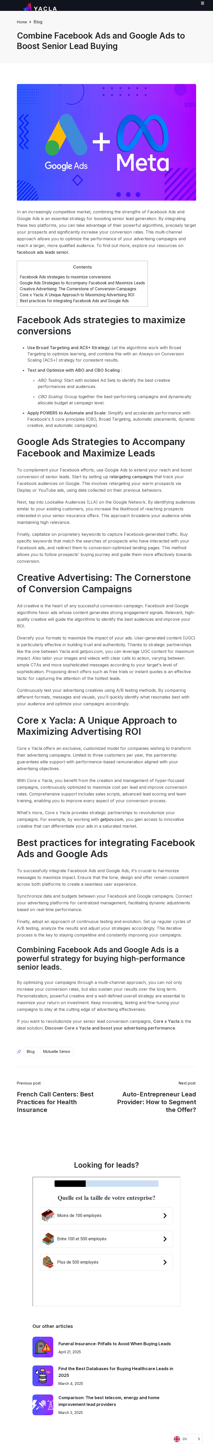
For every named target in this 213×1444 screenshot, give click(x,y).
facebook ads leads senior (43, 252)
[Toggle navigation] (203, 3)
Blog (38, 21)
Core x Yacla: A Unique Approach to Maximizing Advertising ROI (77, 294)
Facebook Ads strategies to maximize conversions (65, 276)
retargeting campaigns (131, 476)
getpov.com (111, 819)
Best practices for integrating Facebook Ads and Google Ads (74, 300)
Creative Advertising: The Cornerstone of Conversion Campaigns (78, 288)
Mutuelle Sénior (56, 1051)
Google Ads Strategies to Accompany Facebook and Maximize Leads (82, 282)
